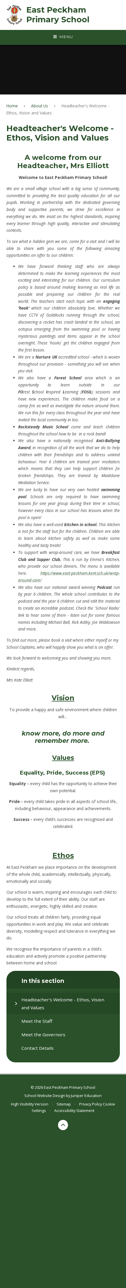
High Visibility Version (29, 1104)
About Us (39, 106)
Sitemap (64, 1104)
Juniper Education (86, 1095)
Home (12, 106)
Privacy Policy (90, 1104)
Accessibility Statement (74, 1110)
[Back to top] (63, 1125)
